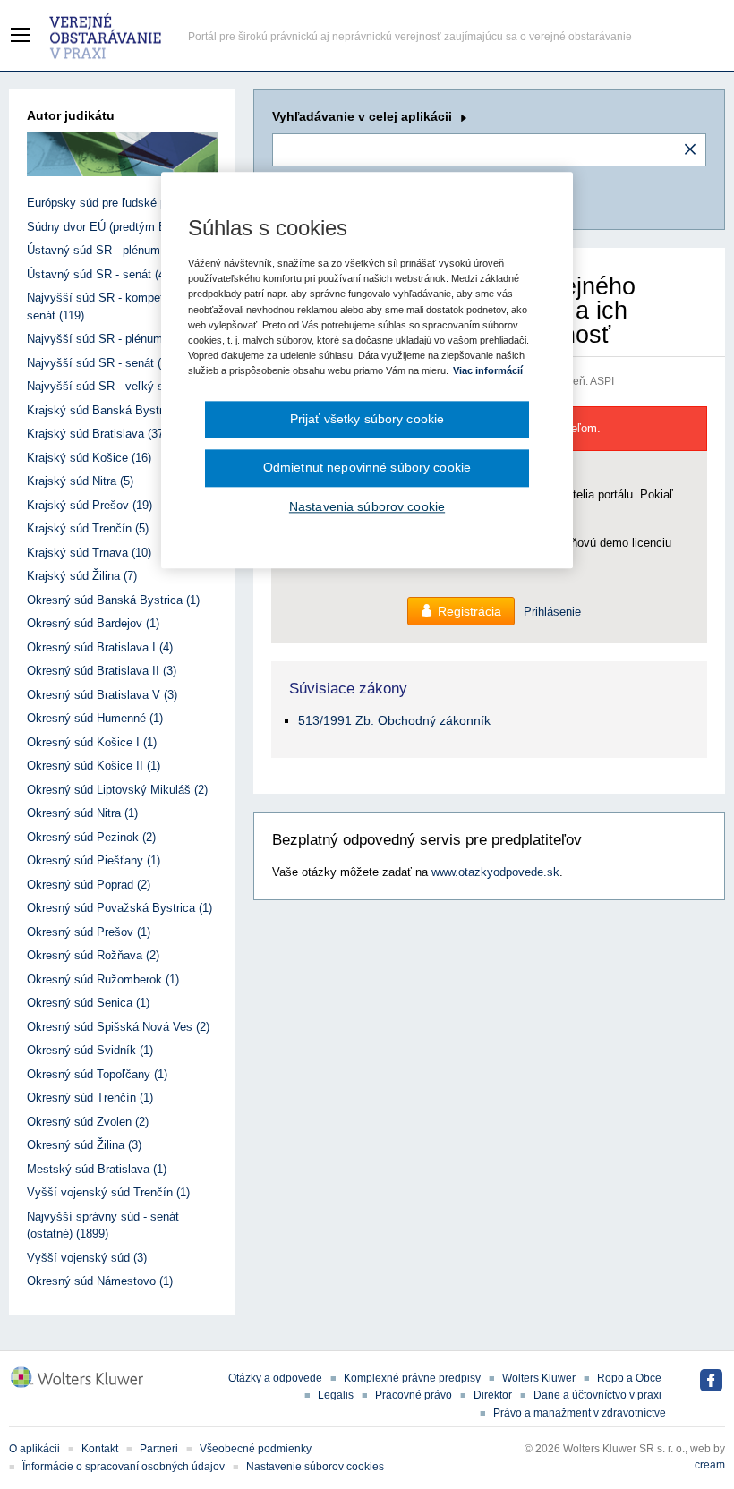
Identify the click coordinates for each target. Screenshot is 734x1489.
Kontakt (99, 1448)
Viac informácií (488, 370)
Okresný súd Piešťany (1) (93, 860)
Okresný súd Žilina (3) (84, 1145)
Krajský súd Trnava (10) (89, 552)
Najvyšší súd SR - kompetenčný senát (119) (111, 306)
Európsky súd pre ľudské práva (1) (116, 202)
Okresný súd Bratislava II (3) (101, 670)
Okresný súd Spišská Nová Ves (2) (118, 1027)
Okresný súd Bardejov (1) (93, 623)
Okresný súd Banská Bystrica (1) (113, 600)
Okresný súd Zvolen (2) (88, 1121)
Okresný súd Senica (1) (88, 1002)
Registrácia (469, 611)
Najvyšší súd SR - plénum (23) (106, 338)
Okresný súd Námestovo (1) (100, 1281)
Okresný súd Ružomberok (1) (103, 979)
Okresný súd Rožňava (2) (93, 955)
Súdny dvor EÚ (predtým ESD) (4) (115, 227)
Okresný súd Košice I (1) (92, 742)
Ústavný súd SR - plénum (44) (105, 250)
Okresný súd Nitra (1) (82, 813)
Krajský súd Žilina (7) (82, 576)
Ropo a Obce (629, 1378)
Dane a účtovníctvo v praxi (597, 1395)
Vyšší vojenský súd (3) (87, 1257)
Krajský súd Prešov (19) (89, 505)
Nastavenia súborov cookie (367, 506)
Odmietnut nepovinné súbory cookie (367, 468)
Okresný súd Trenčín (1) (90, 1097)
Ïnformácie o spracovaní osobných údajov (123, 1466)
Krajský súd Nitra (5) (80, 481)
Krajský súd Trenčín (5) (88, 528)
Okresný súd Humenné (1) (95, 718)
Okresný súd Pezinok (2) (91, 837)
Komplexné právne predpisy (412, 1378)
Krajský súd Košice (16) (89, 457)
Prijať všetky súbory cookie (367, 419)
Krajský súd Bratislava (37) (97, 433)
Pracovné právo (413, 1395)
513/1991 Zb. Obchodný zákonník (394, 720)
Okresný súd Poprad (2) (88, 884)
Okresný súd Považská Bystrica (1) (119, 908)
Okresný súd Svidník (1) (90, 1050)
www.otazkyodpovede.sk (495, 872)
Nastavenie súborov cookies (315, 1466)
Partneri (159, 1448)
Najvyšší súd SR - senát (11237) (111, 363)
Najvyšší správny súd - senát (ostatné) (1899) (103, 1225)
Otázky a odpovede (275, 1378)
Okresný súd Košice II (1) (93, 765)
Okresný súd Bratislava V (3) (102, 695)
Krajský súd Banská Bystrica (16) (114, 410)
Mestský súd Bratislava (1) (96, 1169)
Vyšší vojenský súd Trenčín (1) (108, 1192)
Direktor (493, 1395)
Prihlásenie (552, 611)
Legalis (336, 1395)
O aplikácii (34, 1448)
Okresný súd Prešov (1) (88, 932)
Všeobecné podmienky (256, 1448)
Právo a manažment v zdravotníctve (579, 1413)
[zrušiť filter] (690, 150)
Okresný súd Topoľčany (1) (97, 1074)
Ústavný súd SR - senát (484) (104, 274)
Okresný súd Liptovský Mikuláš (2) (117, 789)
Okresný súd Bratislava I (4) (100, 647)
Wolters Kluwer (539, 1378)
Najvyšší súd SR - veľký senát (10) (118, 386)
